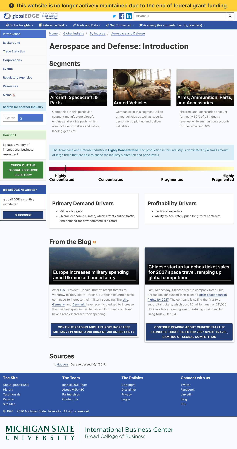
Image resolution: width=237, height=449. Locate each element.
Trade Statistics (14, 51)
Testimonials (11, 394)
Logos (125, 399)
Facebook (188, 389)
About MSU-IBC (73, 389)
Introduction (12, 34)
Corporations (12, 60)
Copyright (128, 385)
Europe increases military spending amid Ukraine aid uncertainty (91, 275)
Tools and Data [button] (87, 25)
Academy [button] (172, 25)
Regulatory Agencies (17, 77)
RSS (183, 404)
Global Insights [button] (20, 25)
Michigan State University (43, 411)
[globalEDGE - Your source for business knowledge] (31, 16)
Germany (58, 304)
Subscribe (23, 215)
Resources (10, 86)
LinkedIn (186, 394)
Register (8, 399)
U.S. (63, 290)
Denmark (79, 304)
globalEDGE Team (75, 385)
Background (11, 42)
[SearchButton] (230, 16)
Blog (184, 399)
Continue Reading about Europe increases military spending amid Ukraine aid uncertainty (94, 329)
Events (8, 69)
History (8, 389)
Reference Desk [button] (54, 25)
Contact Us (70, 399)
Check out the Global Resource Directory (23, 170)
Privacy (126, 394)
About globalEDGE (16, 385)
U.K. (125, 299)
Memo (7, 95)
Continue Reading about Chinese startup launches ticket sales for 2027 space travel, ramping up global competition (189, 332)
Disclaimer (128, 389)
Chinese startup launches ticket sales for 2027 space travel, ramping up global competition (188, 272)
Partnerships (71, 394)
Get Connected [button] (120, 25)
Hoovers (63, 364)
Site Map (9, 404)
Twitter (186, 385)
